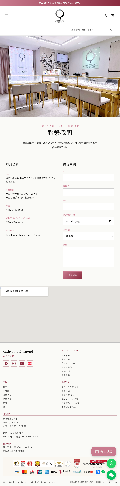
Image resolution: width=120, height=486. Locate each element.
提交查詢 (73, 275)
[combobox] (91, 30)
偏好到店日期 (69, 215)
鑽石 (5, 387)
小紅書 (37, 234)
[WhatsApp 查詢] (111, 463)
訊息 (65, 244)
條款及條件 (67, 367)
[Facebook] (6, 363)
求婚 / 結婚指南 (69, 406)
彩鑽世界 (66, 391)
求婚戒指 (7, 395)
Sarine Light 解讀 (70, 399)
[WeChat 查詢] (111, 475)
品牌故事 (66, 355)
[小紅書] (30, 363)
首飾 (5, 403)
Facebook (11, 234)
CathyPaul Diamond (18, 351)
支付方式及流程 (69, 363)
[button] (6, 15)
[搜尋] (111, 29)
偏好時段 (67, 229)
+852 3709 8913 (14, 209)
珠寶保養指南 (68, 395)
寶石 (5, 406)
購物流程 (66, 359)
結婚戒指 (7, 399)
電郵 (66, 186)
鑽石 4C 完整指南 (70, 387)
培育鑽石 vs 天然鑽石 (72, 403)
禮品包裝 (66, 375)
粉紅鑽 (6, 391)
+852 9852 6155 (14, 221)
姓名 (65, 171)
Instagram (25, 234)
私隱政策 (66, 371)
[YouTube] (22, 363)
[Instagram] (14, 363)
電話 (65, 200)
